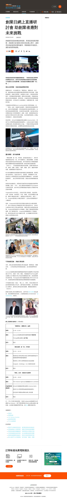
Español (21, 489)
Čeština (12, 489)
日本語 (54, 489)
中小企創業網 (12, 421)
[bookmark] (39, 62)
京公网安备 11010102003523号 (50, 490)
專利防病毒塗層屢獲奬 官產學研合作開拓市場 (21, 431)
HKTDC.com (12, 487)
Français (25, 489)
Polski (34, 489)
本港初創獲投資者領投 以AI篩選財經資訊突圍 (21, 433)
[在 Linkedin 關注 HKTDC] (34, 493)
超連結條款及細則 (25, 490)
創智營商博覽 (12, 419)
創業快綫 (10, 415)
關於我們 (17, 487)
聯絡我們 (22, 487)
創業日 (10, 413)
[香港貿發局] (33, 485)
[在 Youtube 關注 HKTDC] (39, 493)
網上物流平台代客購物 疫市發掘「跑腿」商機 (21, 437)
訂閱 (10, 466)
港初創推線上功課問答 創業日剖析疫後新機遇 (21, 429)
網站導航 (32, 490)
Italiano (30, 489)
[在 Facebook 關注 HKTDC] (31, 493)
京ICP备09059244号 (39, 490)
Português (38, 489)
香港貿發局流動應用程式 (29, 487)
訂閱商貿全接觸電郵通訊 (40, 487)
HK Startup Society (13, 417)
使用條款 (13, 490)
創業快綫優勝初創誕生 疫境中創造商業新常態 (21, 435)
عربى (47, 489)
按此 (27, 405)
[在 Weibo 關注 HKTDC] (36, 493)
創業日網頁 (31, 292)
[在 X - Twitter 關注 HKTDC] (33, 493)
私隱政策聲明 (18, 490)
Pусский (43, 489)
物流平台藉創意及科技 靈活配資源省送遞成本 (21, 427)
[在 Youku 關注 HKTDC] (40, 493)
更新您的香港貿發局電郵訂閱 (51, 487)
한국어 (50, 489)
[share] (39, 58)
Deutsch (17, 489)
